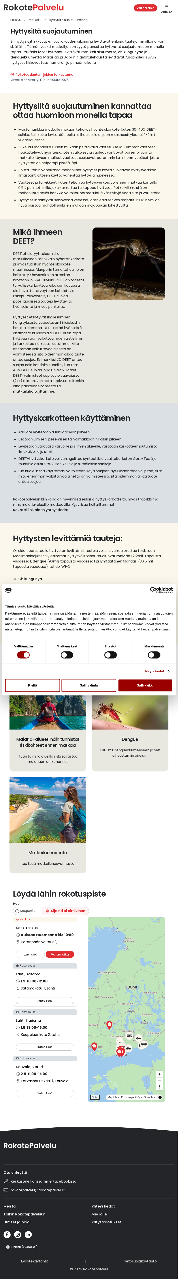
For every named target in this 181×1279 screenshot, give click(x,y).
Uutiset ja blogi (17, 1222)
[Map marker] (109, 1025)
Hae (16, 903)
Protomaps (127, 1097)
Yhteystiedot (103, 1206)
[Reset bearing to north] (159, 1087)
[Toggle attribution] (160, 1097)
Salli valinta (89, 685)
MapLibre (113, 1097)
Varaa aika (146, 8)
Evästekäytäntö (35, 1261)
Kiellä (32, 685)
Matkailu (35, 20)
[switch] (67, 654)
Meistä (10, 1206)
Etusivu (15, 20)
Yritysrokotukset (106, 1222)
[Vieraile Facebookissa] (7, 1234)
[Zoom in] (159, 1074)
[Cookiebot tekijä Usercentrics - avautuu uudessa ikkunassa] (153, 590)
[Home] (40, 8)
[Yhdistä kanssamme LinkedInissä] (28, 1234)
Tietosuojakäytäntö (140, 1261)
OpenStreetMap (147, 1097)
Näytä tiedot (154, 671)
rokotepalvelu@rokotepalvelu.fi (38, 1190)
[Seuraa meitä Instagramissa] (17, 1234)
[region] (126, 1009)
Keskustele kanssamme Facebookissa (43, 1181)
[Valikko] (167, 6)
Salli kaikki (145, 685)
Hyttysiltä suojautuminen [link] (68, 20)
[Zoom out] (159, 1080)
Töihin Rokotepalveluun (24, 1214)
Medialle (99, 1214)
